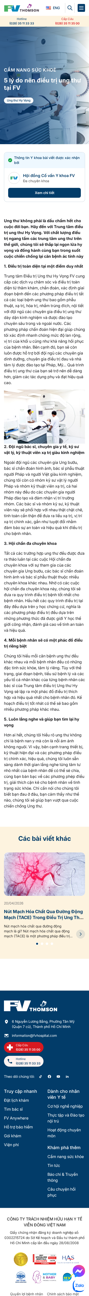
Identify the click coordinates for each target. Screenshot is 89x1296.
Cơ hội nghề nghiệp (65, 1106)
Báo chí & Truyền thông (62, 1177)
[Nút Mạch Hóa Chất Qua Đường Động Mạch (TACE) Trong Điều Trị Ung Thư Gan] (80, 934)
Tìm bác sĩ (13, 1109)
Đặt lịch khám (16, 1100)
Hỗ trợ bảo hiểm (18, 1126)
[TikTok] (40, 1076)
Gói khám (12, 1135)
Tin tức (53, 1165)
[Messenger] (79, 1271)
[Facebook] (49, 1076)
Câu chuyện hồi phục (61, 1192)
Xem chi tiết (44, 193)
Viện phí (11, 1144)
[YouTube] (58, 1076)
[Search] (69, 8)
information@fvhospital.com (34, 1035)
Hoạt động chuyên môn (64, 1132)
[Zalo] (79, 1286)
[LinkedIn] (67, 1076)
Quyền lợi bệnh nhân (26, 1294)
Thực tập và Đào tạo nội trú (65, 1118)
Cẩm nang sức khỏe (65, 1156)
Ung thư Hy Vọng (18, 100)
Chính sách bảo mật (63, 1294)
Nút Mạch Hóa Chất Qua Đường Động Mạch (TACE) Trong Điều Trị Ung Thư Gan (43, 917)
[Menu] (81, 8)
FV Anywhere (16, 1118)
